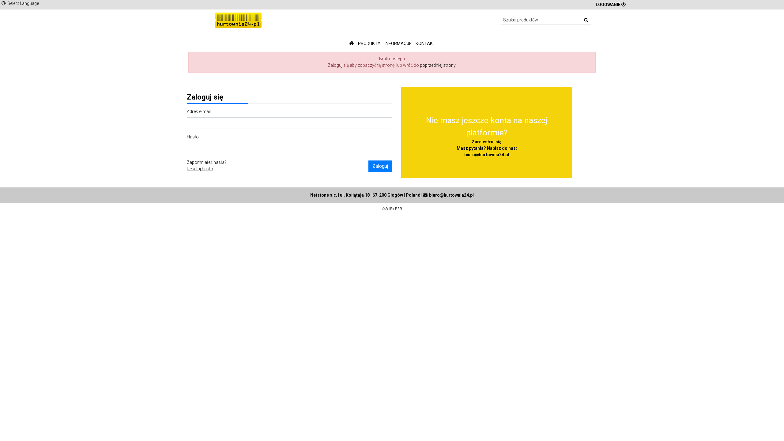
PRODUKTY (369, 43)
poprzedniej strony (437, 65)
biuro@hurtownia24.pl (486, 154)
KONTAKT (425, 43)
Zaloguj (380, 166)
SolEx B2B (393, 209)
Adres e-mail (199, 111)
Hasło (193, 136)
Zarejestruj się (487, 141)
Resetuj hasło (200, 168)
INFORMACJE (398, 43)
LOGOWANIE (608, 4)
